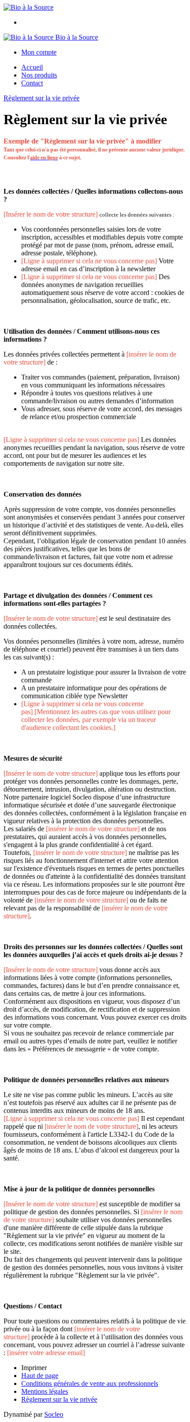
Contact (32, 83)
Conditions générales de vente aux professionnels (89, 1383)
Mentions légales (44, 1391)
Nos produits (39, 75)
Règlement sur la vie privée (42, 98)
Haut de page (39, 1375)
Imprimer (34, 1367)
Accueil (32, 67)
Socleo (53, 1414)
